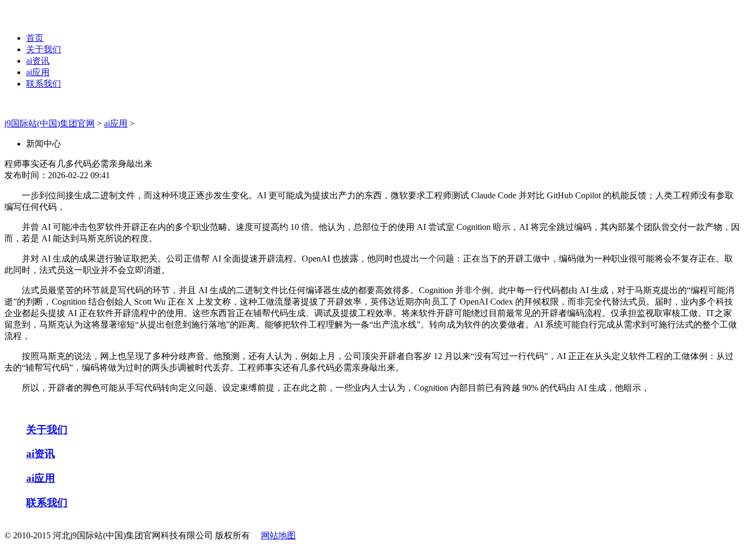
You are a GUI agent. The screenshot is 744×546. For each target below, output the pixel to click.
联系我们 (43, 83)
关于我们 (43, 49)
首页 (35, 38)
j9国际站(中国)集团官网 (49, 123)
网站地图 (278, 535)
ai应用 (38, 72)
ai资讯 (38, 60)
